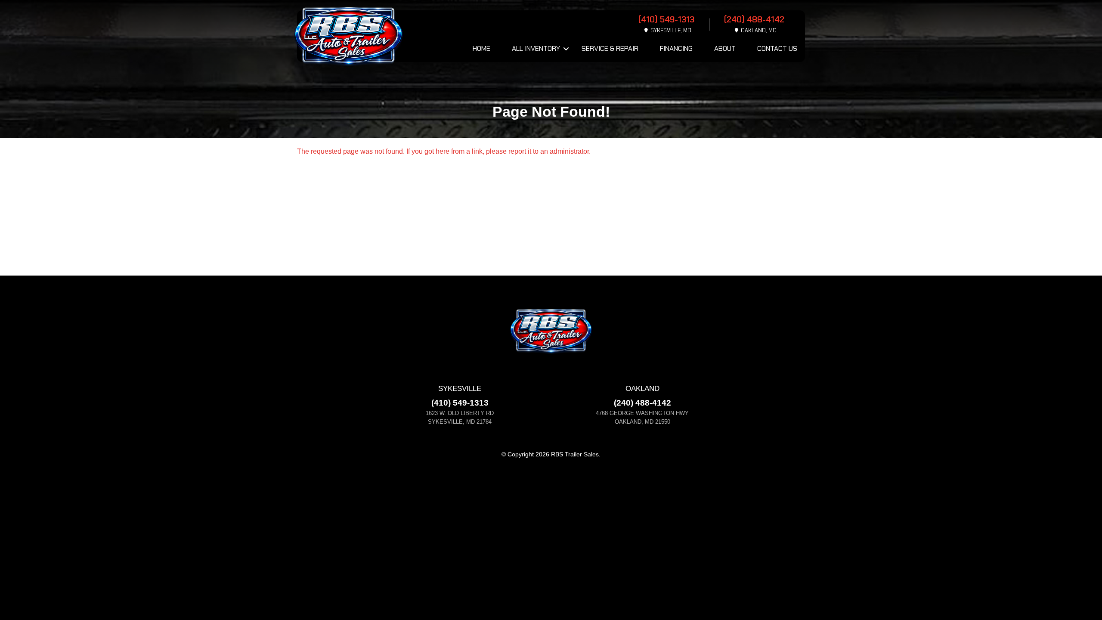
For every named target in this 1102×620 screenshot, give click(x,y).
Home (481, 48)
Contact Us (777, 48)
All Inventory (536, 48)
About (725, 48)
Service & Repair (610, 48)
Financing (676, 48)
